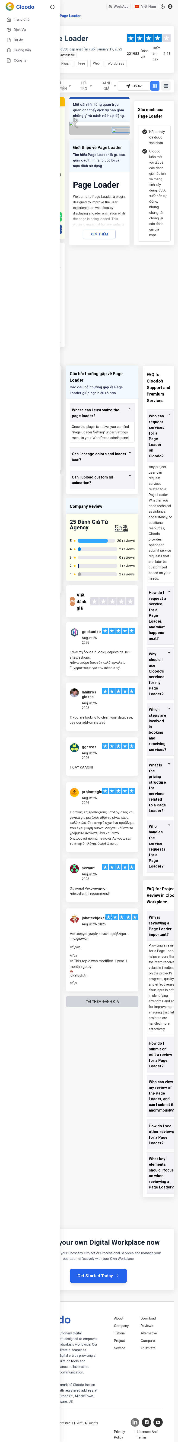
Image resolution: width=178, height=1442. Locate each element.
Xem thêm (99, 234)
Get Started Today (95, 1275)
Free (81, 63)
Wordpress (116, 63)
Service (119, 1348)
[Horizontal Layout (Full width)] (166, 86)
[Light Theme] (162, 6)
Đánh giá (106, 86)
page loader (70, 16)
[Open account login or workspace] (170, 7)
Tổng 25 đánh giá (121, 528)
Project (119, 1341)
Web (96, 63)
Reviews (147, 1326)
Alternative (149, 1333)
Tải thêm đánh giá (102, 1002)
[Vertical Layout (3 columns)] (154, 86)
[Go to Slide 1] (121, 130)
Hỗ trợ (83, 86)
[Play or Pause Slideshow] (75, 119)
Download (148, 1318)
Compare (148, 1341)
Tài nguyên (60, 86)
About (118, 1318)
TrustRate (148, 1348)
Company (121, 1326)
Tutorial (119, 1333)
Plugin (65, 63)
